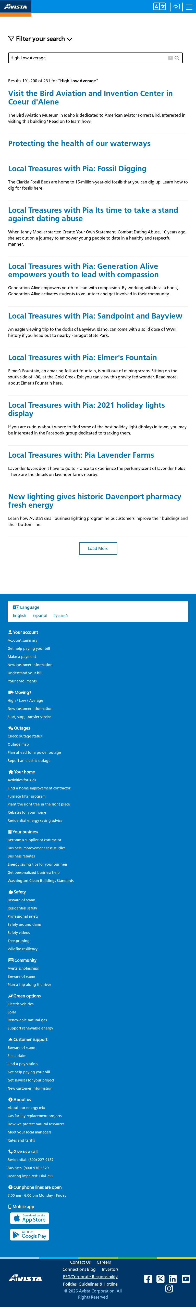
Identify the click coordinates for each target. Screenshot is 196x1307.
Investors (110, 1269)
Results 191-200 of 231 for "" (53, 80)
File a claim (17, 1056)
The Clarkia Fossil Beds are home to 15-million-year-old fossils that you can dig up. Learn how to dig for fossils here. (98, 185)
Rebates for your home (27, 812)
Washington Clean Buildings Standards (41, 881)
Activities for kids (22, 780)
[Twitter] (163, 1280)
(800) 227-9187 (40, 1160)
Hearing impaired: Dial (30, 1176)
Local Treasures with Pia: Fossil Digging (77, 168)
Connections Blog (79, 1269)
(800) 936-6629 (35, 1168)
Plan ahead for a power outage (34, 752)
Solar (12, 1012)
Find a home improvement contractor (39, 788)
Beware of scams (21, 900)
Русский (60, 615)
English (19, 615)
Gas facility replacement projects (35, 1116)
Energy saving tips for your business (37, 864)
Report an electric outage (29, 761)
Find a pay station (23, 1064)
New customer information (30, 665)
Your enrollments (22, 681)
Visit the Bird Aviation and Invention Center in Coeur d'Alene (90, 98)
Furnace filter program (26, 796)
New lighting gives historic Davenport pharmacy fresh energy (94, 501)
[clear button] (170, 57)
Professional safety (23, 916)
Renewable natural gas (27, 1020)
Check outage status (25, 736)
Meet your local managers (29, 1132)
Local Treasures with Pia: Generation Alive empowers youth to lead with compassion (83, 270)
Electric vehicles (20, 1004)
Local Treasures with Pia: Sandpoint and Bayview (95, 316)
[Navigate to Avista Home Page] (15, 12)
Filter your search (40, 38)
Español (39, 615)
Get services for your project (31, 1080)
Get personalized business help (34, 872)
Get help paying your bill (29, 648)
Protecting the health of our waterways (79, 143)
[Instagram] (171, 1290)
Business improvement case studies (36, 848)
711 (50, 1176)
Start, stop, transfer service (29, 717)
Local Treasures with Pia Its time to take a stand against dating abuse (93, 214)
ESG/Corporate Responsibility (90, 1276)
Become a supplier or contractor (34, 840)
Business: (28, 1168)
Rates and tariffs (21, 1140)
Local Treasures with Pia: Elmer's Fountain (82, 357)
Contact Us (80, 1262)
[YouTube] (188, 1280)
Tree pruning (19, 941)
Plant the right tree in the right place (39, 804)
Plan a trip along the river (29, 985)
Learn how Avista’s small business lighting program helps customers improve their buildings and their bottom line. (98, 521)
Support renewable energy (30, 1028)
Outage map (18, 744)
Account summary (22, 640)
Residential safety (22, 908)
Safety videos (19, 933)
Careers (104, 1262)
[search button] (179, 57)
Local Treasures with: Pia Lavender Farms (81, 455)
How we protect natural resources (36, 1124)
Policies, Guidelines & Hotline (90, 1284)
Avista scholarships (23, 968)
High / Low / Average (25, 700)
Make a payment (22, 657)
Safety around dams (24, 924)
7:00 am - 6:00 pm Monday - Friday (37, 1196)
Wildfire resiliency (23, 949)
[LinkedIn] (175, 1280)
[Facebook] (150, 1280)
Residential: (31, 1160)
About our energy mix (26, 1108)
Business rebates (21, 856)
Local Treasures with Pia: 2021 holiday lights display (86, 409)
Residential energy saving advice (35, 820)
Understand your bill (25, 673)
